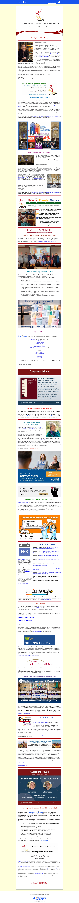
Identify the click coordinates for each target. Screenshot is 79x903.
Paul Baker (33, 339)
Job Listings (45, 888)
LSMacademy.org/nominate (24, 713)
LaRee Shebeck (33, 347)
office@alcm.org (44, 361)
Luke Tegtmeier (39, 352)
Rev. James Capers (39, 342)
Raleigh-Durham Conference (52, 116)
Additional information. (23, 762)
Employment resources (23, 861)
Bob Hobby (39, 356)
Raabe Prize (56, 888)
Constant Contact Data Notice (42, 894)
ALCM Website (23, 888)
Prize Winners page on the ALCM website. (44, 735)
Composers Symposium (37, 116)
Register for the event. (23, 765)
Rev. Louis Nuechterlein (39, 346)
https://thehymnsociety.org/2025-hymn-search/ (28, 655)
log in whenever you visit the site (36, 812)
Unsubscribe (33, 894)
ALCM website (39, 607)
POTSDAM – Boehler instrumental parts (26, 617)
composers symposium (44, 56)
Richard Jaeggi (39, 345)
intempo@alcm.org (47, 599)
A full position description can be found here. (46, 241)
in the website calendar (24, 559)
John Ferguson (39, 343)
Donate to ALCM (33, 888)
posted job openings (39, 873)
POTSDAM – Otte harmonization (25, 620)
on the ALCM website (22, 336)
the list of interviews (30, 670)
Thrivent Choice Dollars (23, 502)
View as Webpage (39, 6)
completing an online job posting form (51, 868)
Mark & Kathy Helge (39, 353)
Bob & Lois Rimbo (39, 355)
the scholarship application (41, 439)
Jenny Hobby (39, 357)
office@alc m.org (28, 571)
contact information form (48, 415)
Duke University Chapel (23, 177)
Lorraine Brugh (39, 340)
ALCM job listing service (25, 866)
